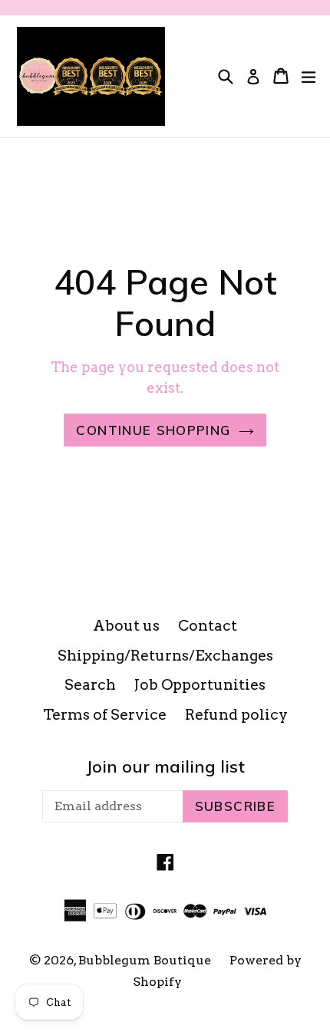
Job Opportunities (200, 685)
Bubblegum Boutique (144, 960)
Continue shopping (153, 430)
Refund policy (236, 715)
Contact (207, 626)
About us (126, 626)
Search (90, 685)
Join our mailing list (165, 766)
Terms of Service (105, 715)
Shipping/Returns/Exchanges (165, 655)
